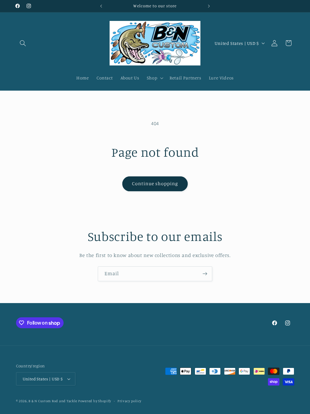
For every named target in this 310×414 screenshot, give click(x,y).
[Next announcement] (209, 6)
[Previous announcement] (101, 6)
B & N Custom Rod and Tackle (52, 401)
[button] (23, 43)
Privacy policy (129, 401)
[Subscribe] (205, 273)
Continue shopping (155, 183)
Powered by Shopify (94, 401)
